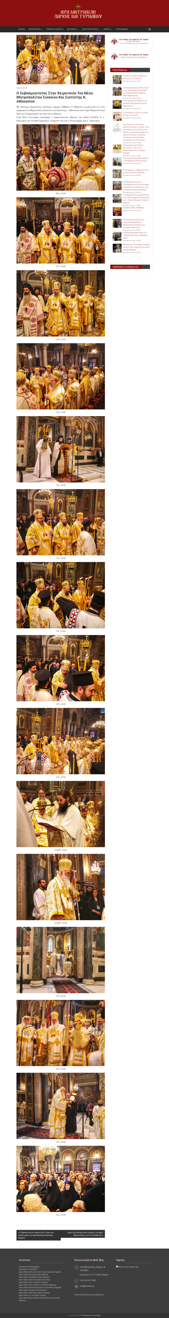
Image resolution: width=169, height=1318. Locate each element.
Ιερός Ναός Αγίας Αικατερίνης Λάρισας (34, 1293)
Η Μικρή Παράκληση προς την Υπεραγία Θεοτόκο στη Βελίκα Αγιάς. (135, 235)
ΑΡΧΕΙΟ (107, 29)
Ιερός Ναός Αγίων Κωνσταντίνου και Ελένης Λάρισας (40, 1287)
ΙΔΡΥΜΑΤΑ (71, 29)
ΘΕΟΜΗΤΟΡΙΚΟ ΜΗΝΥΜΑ (133, 208)
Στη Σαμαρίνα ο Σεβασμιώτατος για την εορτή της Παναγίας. (136, 171)
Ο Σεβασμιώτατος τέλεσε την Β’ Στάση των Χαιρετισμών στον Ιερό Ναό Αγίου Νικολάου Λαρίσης (36, 1235)
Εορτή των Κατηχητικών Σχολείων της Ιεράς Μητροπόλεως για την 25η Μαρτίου (85, 1234)
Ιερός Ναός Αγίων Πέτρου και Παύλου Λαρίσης (37, 1285)
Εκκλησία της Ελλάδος (28, 1269)
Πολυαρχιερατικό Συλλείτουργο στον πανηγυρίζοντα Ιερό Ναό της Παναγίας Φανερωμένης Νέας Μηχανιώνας (136, 91)
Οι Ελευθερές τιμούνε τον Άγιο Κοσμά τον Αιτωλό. (135, 114)
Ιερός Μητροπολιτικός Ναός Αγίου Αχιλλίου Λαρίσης (40, 1272)
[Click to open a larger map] (127, 1267)
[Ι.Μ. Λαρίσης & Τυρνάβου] (78, 13)
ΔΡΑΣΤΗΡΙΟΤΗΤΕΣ (90, 29)
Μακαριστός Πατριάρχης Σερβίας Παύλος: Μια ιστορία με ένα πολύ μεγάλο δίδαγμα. (136, 247)
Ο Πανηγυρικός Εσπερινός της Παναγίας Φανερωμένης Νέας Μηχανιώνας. (135, 103)
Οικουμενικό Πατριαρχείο (29, 1267)
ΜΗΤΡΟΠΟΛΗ (35, 29)
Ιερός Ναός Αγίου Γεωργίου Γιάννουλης (34, 1280)
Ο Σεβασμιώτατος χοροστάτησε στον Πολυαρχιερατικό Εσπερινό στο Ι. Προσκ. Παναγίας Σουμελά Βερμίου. (136, 199)
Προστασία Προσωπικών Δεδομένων (89, 1295)
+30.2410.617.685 (88, 1280)
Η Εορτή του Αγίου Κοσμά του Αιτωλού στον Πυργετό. (135, 77)
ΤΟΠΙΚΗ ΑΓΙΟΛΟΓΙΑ (54, 29)
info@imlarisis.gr (87, 1286)
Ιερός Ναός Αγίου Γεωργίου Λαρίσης (33, 1282)
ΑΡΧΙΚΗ (21, 29)
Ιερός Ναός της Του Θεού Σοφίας (32, 1295)
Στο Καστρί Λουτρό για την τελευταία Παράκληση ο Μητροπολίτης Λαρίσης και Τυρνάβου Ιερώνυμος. (134, 223)
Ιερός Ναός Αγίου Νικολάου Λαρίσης (33, 1274)
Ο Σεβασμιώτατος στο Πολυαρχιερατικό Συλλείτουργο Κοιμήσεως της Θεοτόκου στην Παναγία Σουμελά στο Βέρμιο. (136, 186)
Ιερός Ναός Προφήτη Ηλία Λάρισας (33, 1290)
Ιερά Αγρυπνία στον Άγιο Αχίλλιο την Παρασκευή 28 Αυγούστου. (136, 159)
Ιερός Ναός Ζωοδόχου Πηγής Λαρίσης (34, 1277)
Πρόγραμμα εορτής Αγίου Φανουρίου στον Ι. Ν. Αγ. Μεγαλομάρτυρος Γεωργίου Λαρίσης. (134, 149)
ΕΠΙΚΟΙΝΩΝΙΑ (122, 29)
